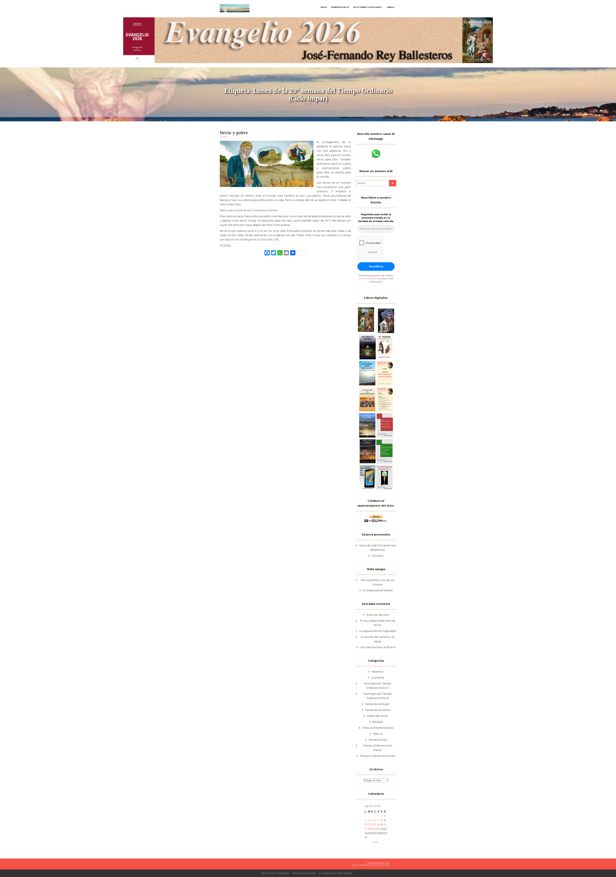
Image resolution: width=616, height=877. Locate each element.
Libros (390, 7)
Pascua (377, 733)
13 (375, 824)
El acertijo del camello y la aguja (377, 639)
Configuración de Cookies (335, 873)
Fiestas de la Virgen (377, 704)
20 (375, 828)
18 (369, 828)
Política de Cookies (304, 873)
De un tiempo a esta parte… (368, 7)
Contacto (378, 555)
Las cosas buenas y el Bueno (377, 647)
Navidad (377, 721)
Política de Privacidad (275, 873)
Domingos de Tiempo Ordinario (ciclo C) (377, 685)
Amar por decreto (377, 614)
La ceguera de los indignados (377, 631)
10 (366, 824)
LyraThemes (384, 865)
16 (385, 824)
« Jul (375, 841)
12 (372, 824)
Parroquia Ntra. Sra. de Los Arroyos (377, 582)
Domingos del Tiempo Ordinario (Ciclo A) (378, 696)
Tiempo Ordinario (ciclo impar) (377, 747)
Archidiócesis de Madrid (378, 590)
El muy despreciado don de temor (377, 623)
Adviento (377, 671)
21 (378, 828)
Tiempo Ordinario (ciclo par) (377, 755)
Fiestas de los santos (377, 710)
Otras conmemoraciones (377, 727)
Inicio (324, 7)
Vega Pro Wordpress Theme (364, 865)
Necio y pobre (234, 132)
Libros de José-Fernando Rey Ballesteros (377, 547)
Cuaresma (377, 677)
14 (378, 824)
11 (369, 824)
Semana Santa (377, 739)
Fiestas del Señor (377, 715)
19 (372, 828)
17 (366, 828)
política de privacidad (370, 278)
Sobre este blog (340, 7)
